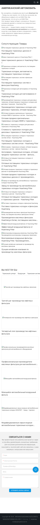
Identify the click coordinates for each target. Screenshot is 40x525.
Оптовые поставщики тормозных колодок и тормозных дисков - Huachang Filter (19, 198)
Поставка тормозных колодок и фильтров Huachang (19, 207)
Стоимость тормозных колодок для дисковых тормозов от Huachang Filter (18, 131)
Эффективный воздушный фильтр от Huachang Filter (17, 228)
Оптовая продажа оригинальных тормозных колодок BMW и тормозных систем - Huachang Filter (18, 119)
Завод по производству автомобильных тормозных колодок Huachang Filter (18, 187)
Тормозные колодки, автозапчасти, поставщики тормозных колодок (16, 72)
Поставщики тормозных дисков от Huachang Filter (16, 52)
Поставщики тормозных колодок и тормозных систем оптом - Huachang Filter (19, 142)
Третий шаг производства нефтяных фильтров (17, 302)
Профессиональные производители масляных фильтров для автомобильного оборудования (19, 363)
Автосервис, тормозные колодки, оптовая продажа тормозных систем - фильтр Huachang (19, 153)
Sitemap (26, 519)
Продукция (21, 273)
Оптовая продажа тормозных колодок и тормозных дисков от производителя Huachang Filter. (18, 175)
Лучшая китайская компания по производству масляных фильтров (16, 250)
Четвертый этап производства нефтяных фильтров (19, 332)
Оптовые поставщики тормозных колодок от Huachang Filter (19, 164)
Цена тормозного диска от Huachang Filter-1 (19, 61)
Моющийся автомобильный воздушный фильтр (19, 393)
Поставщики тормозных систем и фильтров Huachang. (16, 84)
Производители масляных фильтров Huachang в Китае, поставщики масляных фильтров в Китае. (19, 219)
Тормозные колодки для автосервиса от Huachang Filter (18, 95)
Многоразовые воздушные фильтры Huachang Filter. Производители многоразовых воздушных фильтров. (17, 239)
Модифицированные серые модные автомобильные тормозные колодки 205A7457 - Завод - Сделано (17, 424)
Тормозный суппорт (9, 273)
